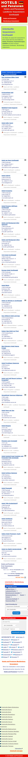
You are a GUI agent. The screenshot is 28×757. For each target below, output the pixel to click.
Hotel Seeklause (7, 518)
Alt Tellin (20, 637)
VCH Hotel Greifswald (9, 255)
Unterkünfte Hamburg (7, 719)
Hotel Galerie (6, 175)
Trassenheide (16, 652)
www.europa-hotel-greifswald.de (10, 277)
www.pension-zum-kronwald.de (10, 448)
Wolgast (5, 657)
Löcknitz (13, 647)
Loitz (21, 647)
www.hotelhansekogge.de (8, 355)
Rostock (22, 595)
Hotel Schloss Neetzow (9, 473)
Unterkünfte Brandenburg (8, 714)
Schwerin (8, 597)
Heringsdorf (17, 642)
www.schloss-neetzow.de (8, 480)
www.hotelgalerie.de (7, 182)
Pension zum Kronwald (9, 441)
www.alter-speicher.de (7, 231)
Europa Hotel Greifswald (10, 270)
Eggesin (15, 639)
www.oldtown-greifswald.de (8, 214)
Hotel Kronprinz (7, 191)
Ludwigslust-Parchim (11, 591)
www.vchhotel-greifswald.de (9, 262)
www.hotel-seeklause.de (8, 525)
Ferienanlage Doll (7, 92)
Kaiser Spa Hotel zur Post (10, 331)
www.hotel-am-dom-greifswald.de (10, 167)
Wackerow (18, 654)
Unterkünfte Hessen (7, 722)
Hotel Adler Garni (7, 123)
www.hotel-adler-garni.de (8, 130)
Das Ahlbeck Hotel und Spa (11, 316)
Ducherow (6, 639)
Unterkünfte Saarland (7, 736)
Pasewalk (5, 652)
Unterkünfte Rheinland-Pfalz (9, 734)
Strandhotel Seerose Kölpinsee (12, 395)
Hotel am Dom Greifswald (10, 160)
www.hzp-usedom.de (7, 338)
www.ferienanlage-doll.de (8, 99)
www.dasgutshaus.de (7, 84)
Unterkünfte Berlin (6, 712)
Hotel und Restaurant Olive (11, 240)
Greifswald (6, 642)
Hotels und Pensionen (9, 18)
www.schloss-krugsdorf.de (8, 387)
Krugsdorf (14, 644)
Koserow (5, 644)
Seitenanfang (18, 748)
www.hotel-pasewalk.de (8, 495)
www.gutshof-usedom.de (8, 465)
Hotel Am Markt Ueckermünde (11, 549)
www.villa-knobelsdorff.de (8, 510)
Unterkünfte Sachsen (7, 738)
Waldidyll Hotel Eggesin (9, 108)
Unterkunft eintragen (16, 750)
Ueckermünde (7, 654)
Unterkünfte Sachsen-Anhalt (9, 741)
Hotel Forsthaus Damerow (10, 363)
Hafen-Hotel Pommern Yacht (11, 534)
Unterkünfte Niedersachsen (9, 729)
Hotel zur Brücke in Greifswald (12, 300)
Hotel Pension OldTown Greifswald (9, 206)
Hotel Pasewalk (7, 488)
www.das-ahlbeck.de (7, 323)
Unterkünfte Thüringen (7, 746)
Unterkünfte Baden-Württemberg (10, 707)
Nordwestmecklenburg (11, 595)
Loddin (5, 647)
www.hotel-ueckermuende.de (9, 556)
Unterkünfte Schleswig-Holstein (10, 743)
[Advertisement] (13, 60)
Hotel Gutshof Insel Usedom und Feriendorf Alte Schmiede (12, 457)
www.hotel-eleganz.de (7, 432)
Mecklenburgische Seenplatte (13, 593)
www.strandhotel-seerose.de (9, 402)
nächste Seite (20, 577)
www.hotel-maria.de (7, 292)
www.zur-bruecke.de (7, 307)
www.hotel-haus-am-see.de (9, 417)
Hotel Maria (5, 285)
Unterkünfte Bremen (7, 717)
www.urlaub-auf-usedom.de (9, 370)
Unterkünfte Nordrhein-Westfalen (10, 731)
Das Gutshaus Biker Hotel (10, 77)
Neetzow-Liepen (17, 649)
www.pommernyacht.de (8, 541)
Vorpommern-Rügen (10, 600)
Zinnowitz (14, 657)
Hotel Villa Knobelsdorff (10, 503)
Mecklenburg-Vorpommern (11, 21)
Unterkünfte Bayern (7, 709)
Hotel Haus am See (8, 410)
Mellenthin (6, 649)
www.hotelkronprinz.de (7, 198)
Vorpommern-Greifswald (11, 598)
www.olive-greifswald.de (8, 246)
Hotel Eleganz (6, 426)
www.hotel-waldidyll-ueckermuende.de (11, 114)
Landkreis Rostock (10, 589)
